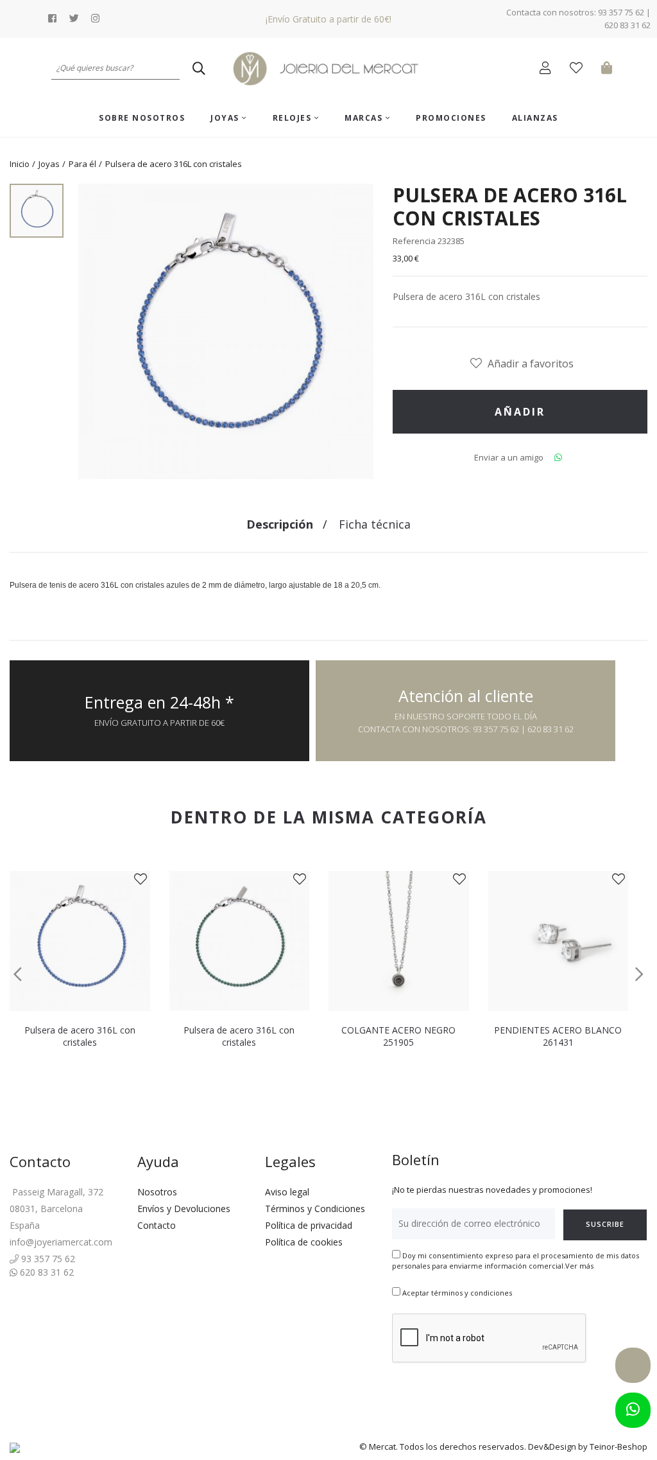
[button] (18, 974)
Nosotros (157, 1192)
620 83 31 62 (45, 1272)
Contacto (156, 1225)
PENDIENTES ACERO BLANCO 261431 (558, 1036)
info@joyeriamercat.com (61, 1242)
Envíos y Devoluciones (183, 1208)
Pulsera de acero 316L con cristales (79, 1036)
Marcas (365, 117)
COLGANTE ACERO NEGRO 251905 (398, 1036)
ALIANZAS (535, 117)
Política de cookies (304, 1242)
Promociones (451, 117)
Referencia (414, 241)
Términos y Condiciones (315, 1208)
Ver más (579, 1266)
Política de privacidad (308, 1225)
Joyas (226, 117)
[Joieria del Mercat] (328, 69)
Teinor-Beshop (618, 1446)
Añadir (520, 412)
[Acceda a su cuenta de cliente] (548, 70)
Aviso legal (287, 1192)
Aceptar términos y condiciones (457, 1292)
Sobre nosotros (142, 117)
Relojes (293, 117)
